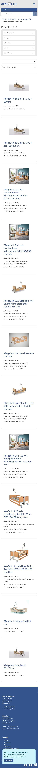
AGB (5, 744)
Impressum (7, 742)
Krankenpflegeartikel (25, 19)
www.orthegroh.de (9, 709)
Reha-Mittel (12, 19)
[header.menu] (34, 3)
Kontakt (6, 740)
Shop (4, 19)
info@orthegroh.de (9, 707)
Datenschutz (7, 746)
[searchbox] (17, 14)
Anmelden (8, 760)
